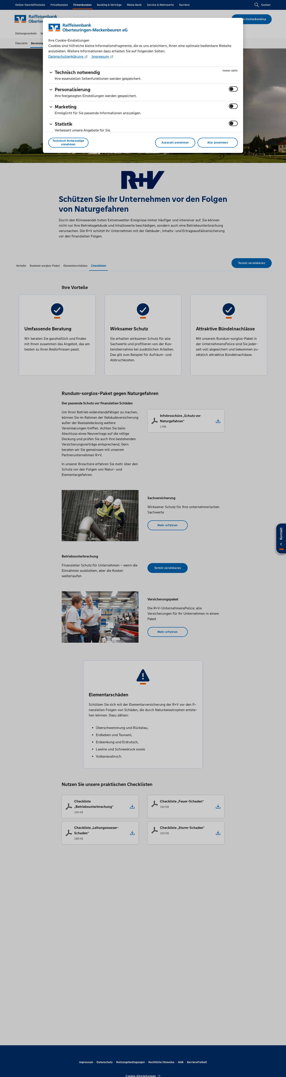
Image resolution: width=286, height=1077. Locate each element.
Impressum (100, 56)
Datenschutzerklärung (66, 56)
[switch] (233, 89)
